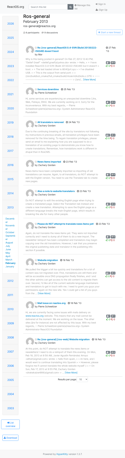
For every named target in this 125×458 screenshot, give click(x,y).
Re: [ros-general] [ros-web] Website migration (63, 339)
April (8, 256)
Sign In (102, 4)
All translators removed (50, 122)
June (8, 249)
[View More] (89, 79)
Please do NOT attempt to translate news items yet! (65, 223)
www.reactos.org (35, 315)
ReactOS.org (15, 6)
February (10, 263)
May (8, 252)
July (8, 246)
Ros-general (36, 16)
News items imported (49, 161)
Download (11, 437)
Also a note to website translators (56, 191)
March (9, 259)
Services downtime (48, 89)
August (9, 242)
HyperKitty (62, 454)
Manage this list (82, 7)
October (10, 232)
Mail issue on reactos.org (51, 303)
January (10, 266)
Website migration (47, 260)
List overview (10, 424)
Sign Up (102, 9)
